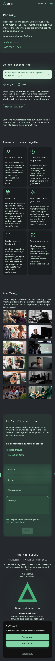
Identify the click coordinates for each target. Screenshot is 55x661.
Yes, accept (27, 637)
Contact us (20, 122)
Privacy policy (27, 654)
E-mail (11, 480)
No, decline (27, 643)
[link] (11, 42)
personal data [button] (17, 522)
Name (11, 470)
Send (27, 530)
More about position (14, 107)
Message (12, 500)
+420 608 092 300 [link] (12, 47)
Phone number (14, 490)
